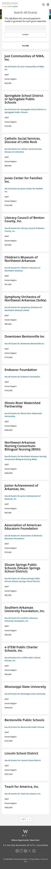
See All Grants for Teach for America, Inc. (23, 793)
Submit (25, 35)
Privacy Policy (34, 859)
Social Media (42, 845)
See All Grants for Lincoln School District (23, 760)
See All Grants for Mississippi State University (25, 694)
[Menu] (48, 4)
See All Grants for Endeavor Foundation (22, 376)
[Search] (43, 4)
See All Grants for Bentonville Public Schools (24, 727)
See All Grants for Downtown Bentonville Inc (24, 343)
